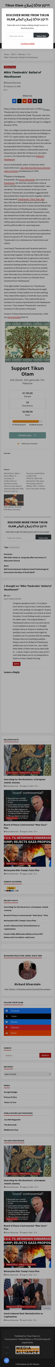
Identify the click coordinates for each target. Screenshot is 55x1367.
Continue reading (28, 43)
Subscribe (41, 36)
